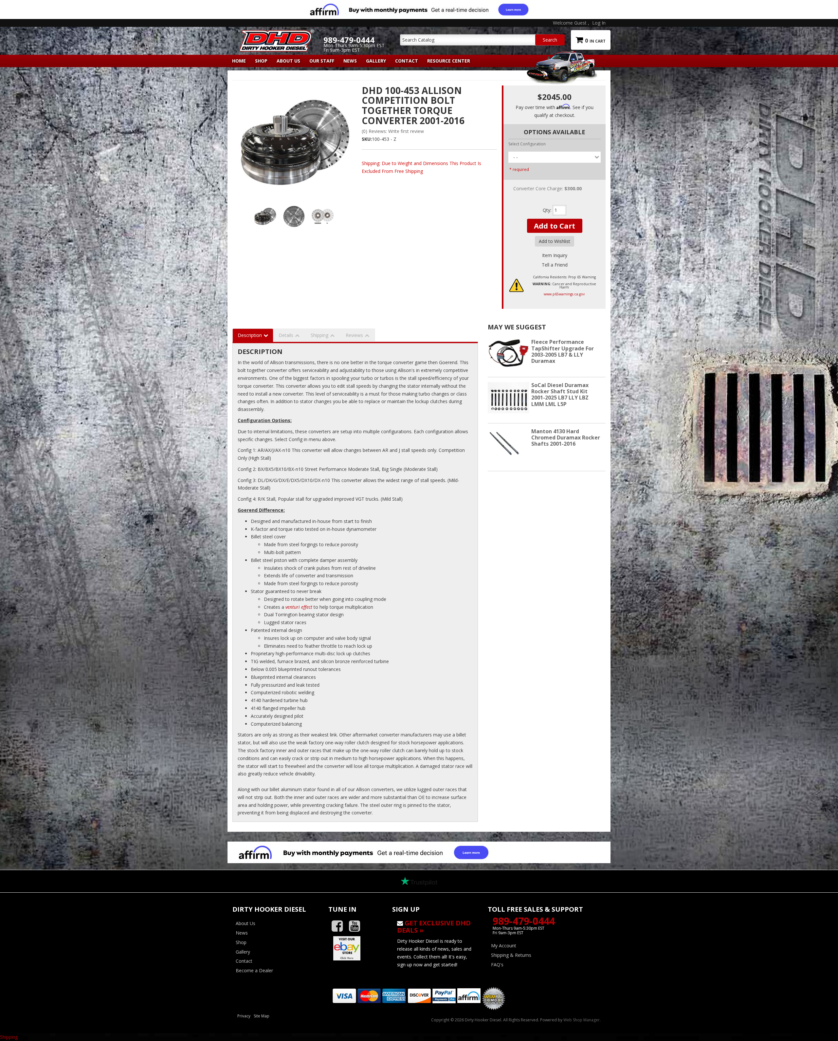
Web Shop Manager (581, 1020)
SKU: (367, 139)
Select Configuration (527, 144)
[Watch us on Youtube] (357, 926)
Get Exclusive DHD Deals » (434, 927)
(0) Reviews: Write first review (393, 131)
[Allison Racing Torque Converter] (294, 142)
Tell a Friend (555, 265)
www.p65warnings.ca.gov (564, 294)
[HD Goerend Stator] (323, 216)
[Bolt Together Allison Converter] (294, 216)
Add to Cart (554, 226)
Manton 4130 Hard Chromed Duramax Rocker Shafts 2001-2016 (565, 437)
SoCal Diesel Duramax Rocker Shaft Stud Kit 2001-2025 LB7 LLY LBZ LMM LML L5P (560, 394)
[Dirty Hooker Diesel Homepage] (275, 35)
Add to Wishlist (554, 241)
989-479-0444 (524, 921)
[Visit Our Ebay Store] (355, 948)
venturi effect (298, 607)
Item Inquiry (554, 255)
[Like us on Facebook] (340, 926)
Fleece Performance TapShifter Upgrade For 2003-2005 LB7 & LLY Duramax (562, 351)
